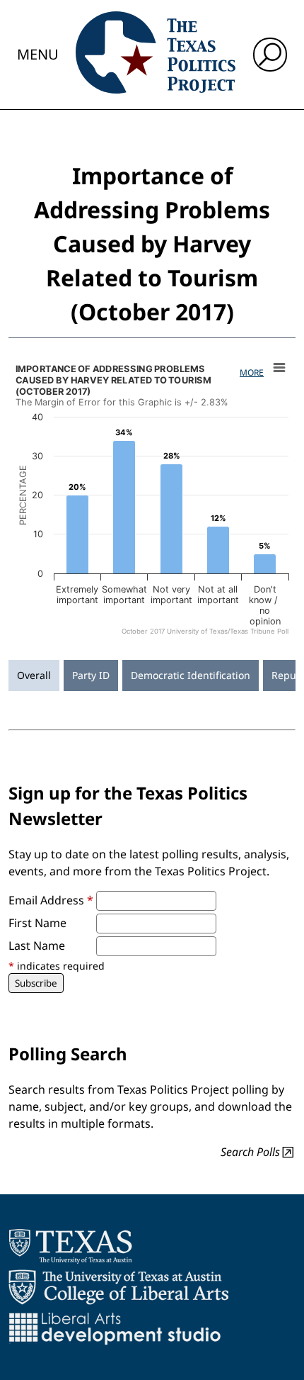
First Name (37, 923)
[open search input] (270, 55)
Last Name (36, 945)
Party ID (91, 675)
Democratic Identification (190, 675)
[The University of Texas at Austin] (70, 1246)
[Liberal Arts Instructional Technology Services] (114, 1328)
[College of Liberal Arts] (118, 1287)
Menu (38, 54)
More (252, 372)
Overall (34, 675)
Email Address (50, 900)
